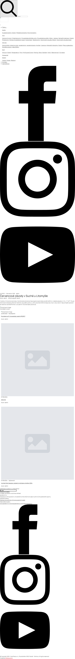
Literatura (43, 45)
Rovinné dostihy (32, 33)
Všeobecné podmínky (6, 500)
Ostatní (14, 33)
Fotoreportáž (5, 55)
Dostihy (4, 30)
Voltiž (49, 52)
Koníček (38, 45)
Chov (3, 35)
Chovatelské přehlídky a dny (28, 38)
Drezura (4, 52)
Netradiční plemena (63, 38)
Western (4, 57)
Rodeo (8, 60)
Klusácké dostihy (6, 33)
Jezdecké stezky (31, 45)
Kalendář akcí (5, 64)
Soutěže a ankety (7, 47)
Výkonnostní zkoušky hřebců (48, 40)
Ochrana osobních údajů (18, 500)
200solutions (9, 658)
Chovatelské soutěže (43, 38)
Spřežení (44, 52)
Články (4, 27)
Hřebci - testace (53, 38)
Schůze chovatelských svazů (17, 40)
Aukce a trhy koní (6, 38)
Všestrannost (55, 52)
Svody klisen (28, 40)
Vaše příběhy (15, 47)
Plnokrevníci (5, 40)
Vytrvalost (62, 52)
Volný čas (4, 42)
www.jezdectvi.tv (4, 503)
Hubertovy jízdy (14, 45)
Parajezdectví (15, 52)
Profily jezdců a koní (28, 52)
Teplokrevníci (36, 40)
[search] (8, 8)
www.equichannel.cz (26, 503)
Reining (36, 52)
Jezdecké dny (22, 45)
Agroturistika (5, 45)
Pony (21, 52)
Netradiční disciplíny (52, 45)
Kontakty (4, 62)
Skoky (40, 52)
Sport (3, 49)
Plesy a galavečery (68, 45)
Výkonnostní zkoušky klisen (64, 40)
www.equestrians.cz (15, 503)
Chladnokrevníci (16, 38)
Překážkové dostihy (21, 33)
